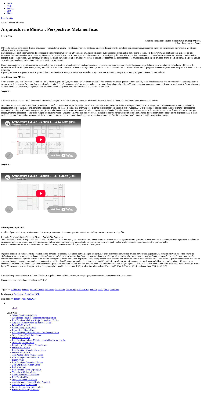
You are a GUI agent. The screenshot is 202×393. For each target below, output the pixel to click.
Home (9, 3)
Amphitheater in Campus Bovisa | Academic (31, 382)
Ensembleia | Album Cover (23, 330)
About (9, 13)
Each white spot (19, 367)
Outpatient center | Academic (24, 379)
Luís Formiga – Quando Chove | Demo (29, 350)
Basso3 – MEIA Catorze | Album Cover (29, 345)
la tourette (49, 289)
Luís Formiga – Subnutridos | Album (28, 357)
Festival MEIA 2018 (21, 325)
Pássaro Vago (18, 360)
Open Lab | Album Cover (23, 342)
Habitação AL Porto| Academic (25, 389)
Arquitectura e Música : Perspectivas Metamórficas (34, 318)
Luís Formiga (7, 18)
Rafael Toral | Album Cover (24, 327)
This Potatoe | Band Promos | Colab (27, 355)
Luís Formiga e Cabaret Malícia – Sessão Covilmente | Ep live (39, 340)
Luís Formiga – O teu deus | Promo (27, 362)
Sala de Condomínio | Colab (24, 315)
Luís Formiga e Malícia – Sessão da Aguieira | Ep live (35, 320)
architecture (16, 289)
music (100, 289)
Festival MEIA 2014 (21, 352)
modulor (93, 289)
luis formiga (71, 289)
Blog (9, 11)
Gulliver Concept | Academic (24, 384)
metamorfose (82, 289)
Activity (10, 8)
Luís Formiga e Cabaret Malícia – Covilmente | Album (35, 332)
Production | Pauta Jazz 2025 (23, 299)
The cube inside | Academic (24, 372)
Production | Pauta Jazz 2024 (26, 294)
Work (9, 6)
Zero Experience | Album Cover (26, 365)
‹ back (14, 308)
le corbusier (60, 289)
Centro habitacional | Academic (25, 374)
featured (25, 289)
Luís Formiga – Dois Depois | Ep (26, 370)
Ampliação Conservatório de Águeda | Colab (31, 323)
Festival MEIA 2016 (21, 337)
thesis (106, 289)
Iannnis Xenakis (37, 289)
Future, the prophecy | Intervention (27, 387)
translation (114, 289)
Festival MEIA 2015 (21, 347)
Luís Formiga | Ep (20, 377)
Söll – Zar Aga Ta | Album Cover (26, 335)
